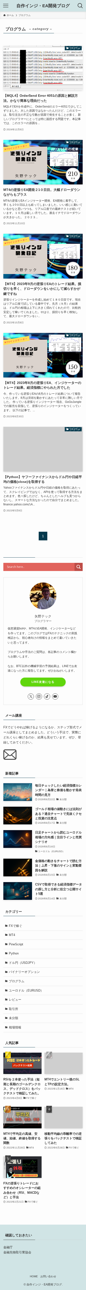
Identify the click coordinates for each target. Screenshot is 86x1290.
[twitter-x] (31, 696)
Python (14, 953)
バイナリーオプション (24, 972)
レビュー (15, 999)
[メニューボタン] (5, 5)
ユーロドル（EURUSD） (26, 990)
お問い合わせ (48, 1276)
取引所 (13, 1009)
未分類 (13, 1018)
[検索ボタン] (80, 5)
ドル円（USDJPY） (23, 963)
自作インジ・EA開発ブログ (43, 6)
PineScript (16, 944)
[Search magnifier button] (79, 567)
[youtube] (55, 696)
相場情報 (15, 1027)
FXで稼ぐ (15, 926)
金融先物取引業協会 (17, 1252)
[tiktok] (47, 696)
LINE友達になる (43, 682)
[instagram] (39, 696)
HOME (34, 1276)
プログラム (16, 981)
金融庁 (8, 1247)
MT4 (12, 935)
